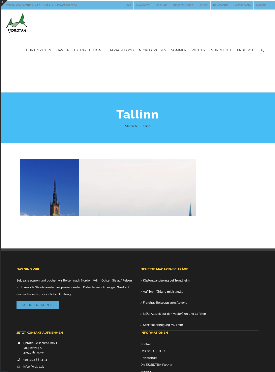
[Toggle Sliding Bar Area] (4, 3)
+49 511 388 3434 (44, 4)
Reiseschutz (149, 358)
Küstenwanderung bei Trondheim (166, 280)
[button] (262, 50)
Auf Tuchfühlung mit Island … (163, 291)
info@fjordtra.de (67, 4)
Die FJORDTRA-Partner (156, 365)
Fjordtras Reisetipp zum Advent (165, 302)
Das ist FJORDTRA (153, 351)
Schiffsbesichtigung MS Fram (163, 325)
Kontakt (146, 344)
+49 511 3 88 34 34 (35, 359)
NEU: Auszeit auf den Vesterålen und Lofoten (174, 314)
